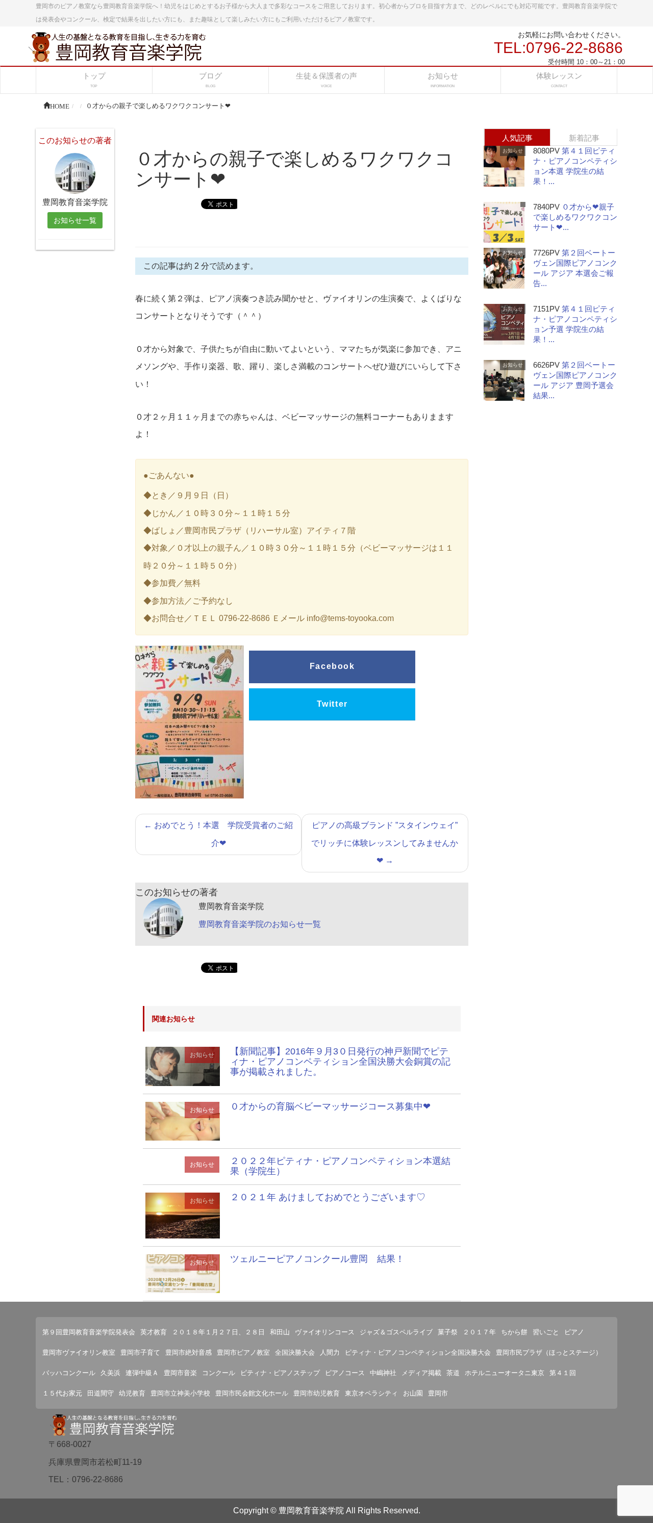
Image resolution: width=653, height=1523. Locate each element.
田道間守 (100, 1393)
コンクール (218, 1373)
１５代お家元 (62, 1393)
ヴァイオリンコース (325, 1332)
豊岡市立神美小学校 (180, 1393)
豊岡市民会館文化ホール (251, 1393)
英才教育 (153, 1332)
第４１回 (562, 1373)
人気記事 (517, 138)
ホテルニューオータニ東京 (504, 1373)
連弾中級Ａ (142, 1373)
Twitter (332, 704)
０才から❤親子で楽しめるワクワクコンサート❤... (575, 216)
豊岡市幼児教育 (316, 1393)
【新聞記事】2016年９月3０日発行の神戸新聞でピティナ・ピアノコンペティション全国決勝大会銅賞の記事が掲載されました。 (340, 1061)
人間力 (330, 1352)
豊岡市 (438, 1393)
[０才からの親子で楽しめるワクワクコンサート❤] (182, 1066)
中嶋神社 (383, 1373)
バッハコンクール (68, 1373)
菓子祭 (448, 1332)
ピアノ (574, 1332)
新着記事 (584, 138)
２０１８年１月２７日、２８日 (218, 1332)
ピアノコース (345, 1373)
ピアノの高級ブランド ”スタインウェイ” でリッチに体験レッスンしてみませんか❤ (384, 843)
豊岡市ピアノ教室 (243, 1352)
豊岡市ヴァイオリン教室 (78, 1352)
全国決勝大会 (295, 1352)
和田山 (280, 1332)
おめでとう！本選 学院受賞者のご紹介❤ (218, 834)
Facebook (332, 666)
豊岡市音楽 (180, 1373)
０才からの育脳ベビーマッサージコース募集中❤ (330, 1106)
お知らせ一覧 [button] (75, 220)
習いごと (546, 1332)
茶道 (453, 1373)
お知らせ (202, 1055)
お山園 (413, 1393)
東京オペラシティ (371, 1393)
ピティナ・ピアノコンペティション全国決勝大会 (418, 1352)
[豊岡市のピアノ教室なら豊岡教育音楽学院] (117, 46)
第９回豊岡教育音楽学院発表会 (88, 1332)
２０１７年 (479, 1332)
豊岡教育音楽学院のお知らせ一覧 (259, 924)
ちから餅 (514, 1332)
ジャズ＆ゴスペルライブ (396, 1332)
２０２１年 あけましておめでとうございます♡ (327, 1197)
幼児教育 (132, 1393)
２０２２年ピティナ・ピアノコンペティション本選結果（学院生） (340, 1166)
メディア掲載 (421, 1373)
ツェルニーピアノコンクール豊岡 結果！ (317, 1259)
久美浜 (110, 1373)
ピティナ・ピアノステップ (280, 1373)
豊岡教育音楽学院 (311, 1510)
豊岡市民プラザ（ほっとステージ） (549, 1352)
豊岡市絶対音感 (188, 1352)
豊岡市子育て (140, 1352)
